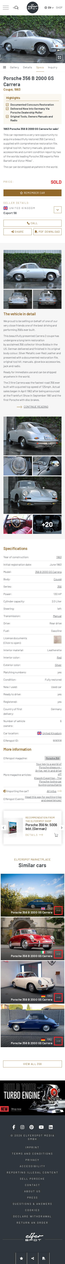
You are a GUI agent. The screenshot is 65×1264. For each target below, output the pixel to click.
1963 (59, 557)
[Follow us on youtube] (41, 1127)
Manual (57, 616)
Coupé (58, 579)
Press (32, 1197)
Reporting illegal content (32, 1172)
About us (32, 1191)
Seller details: (16, 202)
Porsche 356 (52, 758)
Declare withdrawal (32, 1216)
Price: (8, 181)
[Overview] (4, 67)
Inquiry (52, 67)
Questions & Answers (32, 1203)
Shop (59, 7)
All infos (51, 791)
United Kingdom (52, 733)
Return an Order (32, 1222)
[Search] (16, 8)
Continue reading (36, 406)
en (49, 7)
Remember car (34, 192)
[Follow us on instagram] (22, 1127)
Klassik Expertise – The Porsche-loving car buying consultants (48, 781)
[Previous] (3, 827)
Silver (58, 665)
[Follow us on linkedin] (50, 1127)
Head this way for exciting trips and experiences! (43, 798)
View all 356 (32, 1063)
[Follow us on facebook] (14, 1127)
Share (19, 231)
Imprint (32, 1147)
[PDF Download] (44, 1258)
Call (34, 223)
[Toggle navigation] (5, 7)
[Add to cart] (56, 835)
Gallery (14, 67)
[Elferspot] (33, 7)
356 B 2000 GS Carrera (48, 571)
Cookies (32, 1210)
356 (59, 586)
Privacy (32, 1159)
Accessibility (32, 1166)
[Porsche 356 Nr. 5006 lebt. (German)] (32, 827)
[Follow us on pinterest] (31, 1127)
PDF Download (49, 231)
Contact (32, 1184)
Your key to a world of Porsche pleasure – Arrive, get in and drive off (48, 769)
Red (59, 657)
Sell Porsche (32, 1178)
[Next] (61, 827)
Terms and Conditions (32, 1153)
